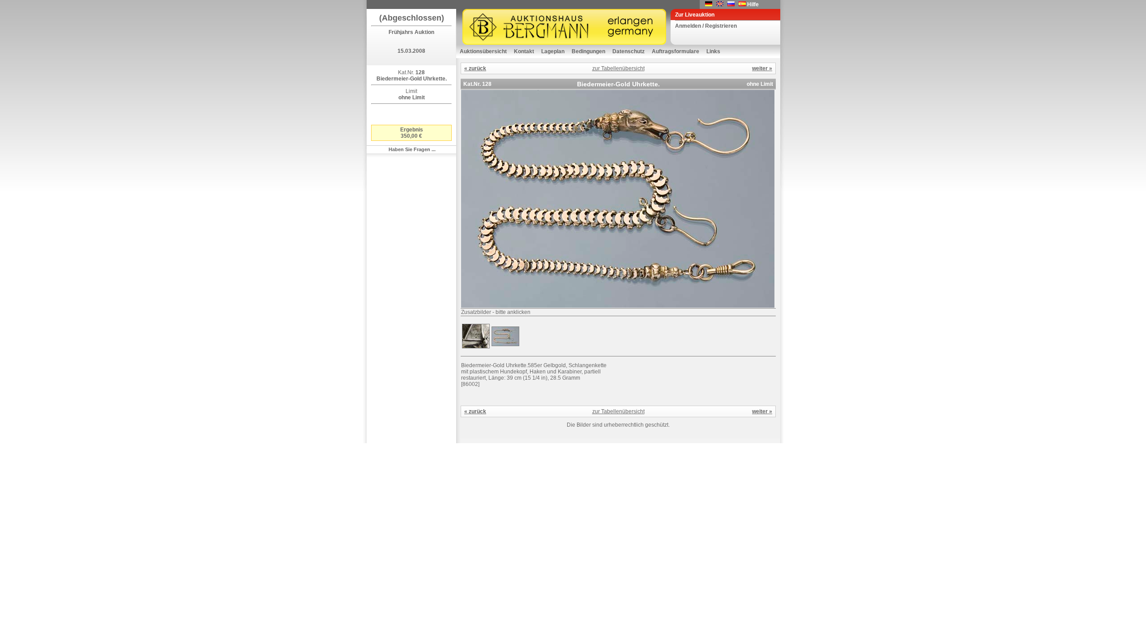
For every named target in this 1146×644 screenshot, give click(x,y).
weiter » (762, 68)
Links (713, 51)
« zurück (475, 68)
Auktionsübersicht (483, 51)
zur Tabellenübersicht (618, 68)
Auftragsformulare (675, 51)
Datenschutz (628, 51)
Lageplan (552, 51)
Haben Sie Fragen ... (412, 149)
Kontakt (524, 51)
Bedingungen (588, 51)
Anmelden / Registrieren (706, 26)
